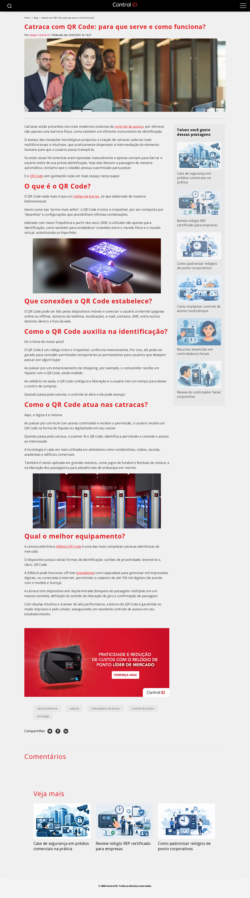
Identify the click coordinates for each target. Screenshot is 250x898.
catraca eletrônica (47, 708)
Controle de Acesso (143, 708)
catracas (74, 708)
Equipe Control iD (39, 35)
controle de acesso (129, 126)
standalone (85, 573)
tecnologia (43, 716)
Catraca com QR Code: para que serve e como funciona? (68, 17)
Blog (36, 17)
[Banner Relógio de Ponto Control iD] (96, 662)
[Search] (9, 6)
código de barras (86, 196)
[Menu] (243, 6)
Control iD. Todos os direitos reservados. (129, 886)
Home (27, 17)
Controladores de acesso (105, 708)
